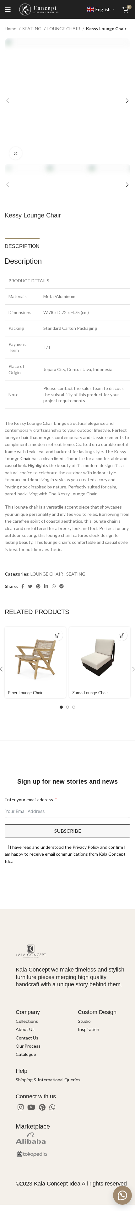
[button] (122, 1195)
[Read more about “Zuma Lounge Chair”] (121, 635)
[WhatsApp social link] (53, 586)
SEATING (32, 28)
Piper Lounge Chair (25, 693)
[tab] (22, 245)
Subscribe (67, 831)
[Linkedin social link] (46, 586)
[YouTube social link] (31, 1107)
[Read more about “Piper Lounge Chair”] (57, 635)
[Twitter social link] (30, 586)
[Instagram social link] (20, 1107)
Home (11, 28)
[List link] (42, 1021)
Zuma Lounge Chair (90, 693)
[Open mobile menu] (8, 9)
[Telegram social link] (61, 586)
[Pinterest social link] (38, 586)
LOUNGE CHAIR (64, 28)
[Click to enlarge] (15, 153)
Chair (48, 423)
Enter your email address (29, 799)
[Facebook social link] (22, 586)
